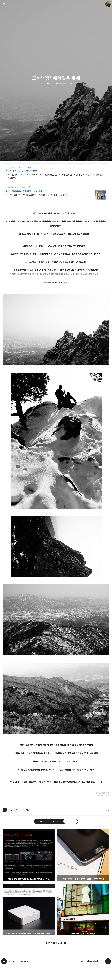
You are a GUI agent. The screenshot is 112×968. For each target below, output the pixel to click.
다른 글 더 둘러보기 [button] (54, 943)
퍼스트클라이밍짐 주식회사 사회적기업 (24, 191)
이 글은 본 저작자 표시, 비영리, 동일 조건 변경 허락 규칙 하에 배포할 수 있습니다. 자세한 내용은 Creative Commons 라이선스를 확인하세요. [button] (105, 810)
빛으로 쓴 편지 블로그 (4, 961)
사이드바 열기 (4, 4)
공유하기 (56, 821)
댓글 (41, 821)
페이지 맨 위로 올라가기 (108, 961)
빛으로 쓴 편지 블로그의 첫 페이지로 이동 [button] (56, 4)
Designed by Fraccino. (96, 961)
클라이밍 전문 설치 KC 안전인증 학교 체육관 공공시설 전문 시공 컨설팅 (37, 194)
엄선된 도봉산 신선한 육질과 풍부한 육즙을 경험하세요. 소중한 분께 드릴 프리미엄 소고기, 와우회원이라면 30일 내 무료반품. (55, 176)
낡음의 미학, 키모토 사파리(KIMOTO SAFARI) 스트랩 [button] (29, 855)
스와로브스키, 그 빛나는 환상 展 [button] (83, 909)
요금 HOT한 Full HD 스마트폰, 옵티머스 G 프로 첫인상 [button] (83, 855)
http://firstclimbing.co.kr (16, 187)
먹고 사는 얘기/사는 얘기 (64, 84)
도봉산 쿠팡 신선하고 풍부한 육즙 (21, 171)
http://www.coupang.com (16, 167)
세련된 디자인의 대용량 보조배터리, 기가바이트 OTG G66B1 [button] (29, 909)
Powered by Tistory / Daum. (18, 961)
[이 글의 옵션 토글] (5, 810)
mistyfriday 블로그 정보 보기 (108, 4)
